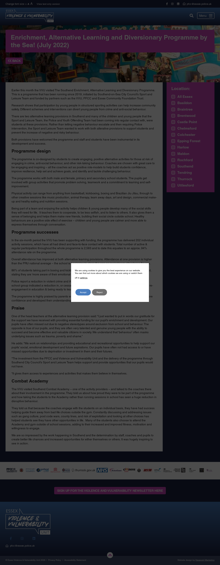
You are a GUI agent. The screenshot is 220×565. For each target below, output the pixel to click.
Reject (100, 292)
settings (83, 278)
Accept (83, 292)
